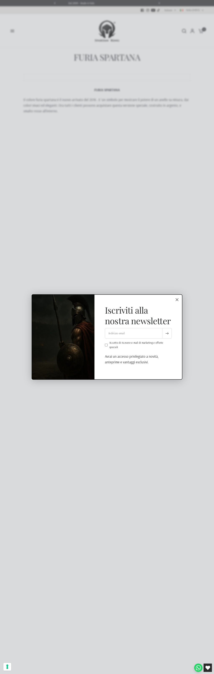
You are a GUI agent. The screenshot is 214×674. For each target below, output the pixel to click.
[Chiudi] (177, 299)
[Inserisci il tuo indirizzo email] (167, 333)
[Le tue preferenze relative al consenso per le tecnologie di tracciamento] (7, 667)
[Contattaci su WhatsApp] (198, 668)
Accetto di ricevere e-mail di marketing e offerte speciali (136, 345)
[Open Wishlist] (208, 668)
